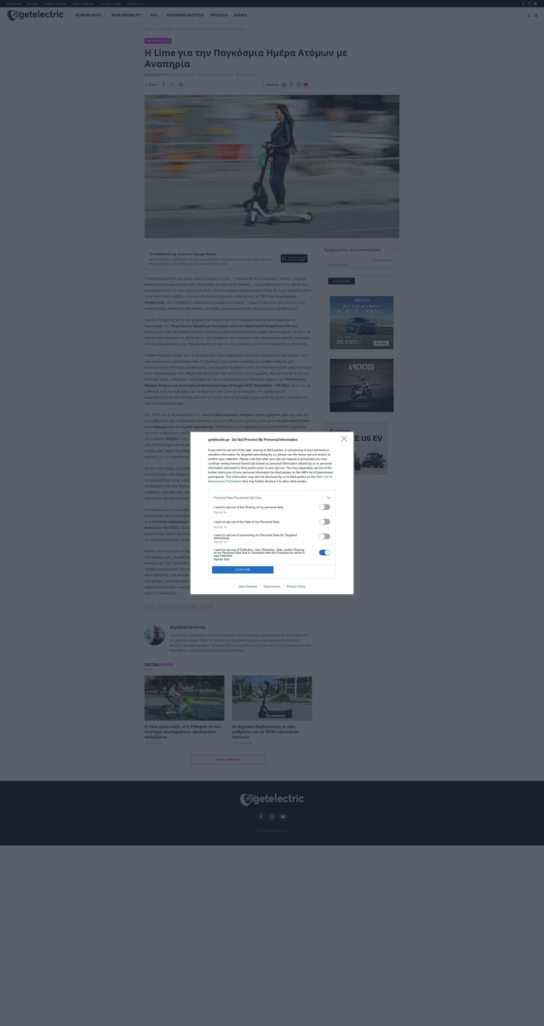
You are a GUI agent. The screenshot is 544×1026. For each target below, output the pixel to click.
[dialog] (272, 513)
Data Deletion (248, 586)
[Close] (345, 440)
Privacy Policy (296, 586)
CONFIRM (243, 569)
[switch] (324, 507)
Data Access (272, 586)
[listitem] (272, 497)
